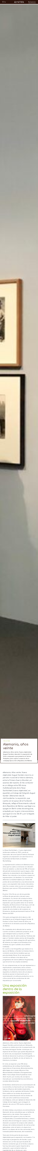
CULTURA (7, 741)
